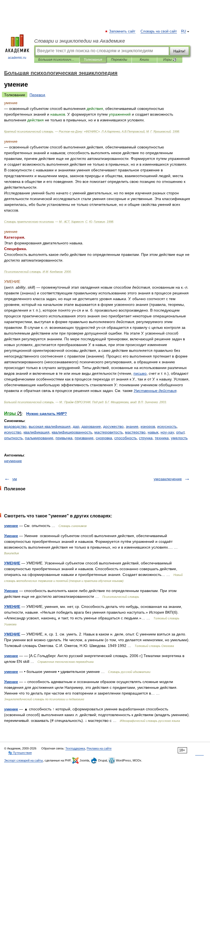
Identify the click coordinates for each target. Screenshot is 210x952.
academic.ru (17, 58)
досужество (113, 426)
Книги (144, 59)
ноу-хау (167, 432)
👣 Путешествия (20, 752)
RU (183, 31)
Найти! (179, 51)
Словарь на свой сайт (159, 31)
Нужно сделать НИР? (46, 413)
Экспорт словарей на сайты (23, 760)
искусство (12, 432)
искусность (167, 426)
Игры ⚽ (170, 59)
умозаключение (168, 479)
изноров (148, 426)
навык (153, 432)
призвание (84, 438)
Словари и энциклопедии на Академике (79, 41)
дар (76, 426)
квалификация (36, 432)
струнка (146, 438)
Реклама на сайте (99, 748)
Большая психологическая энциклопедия (56, 59)
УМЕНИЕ (12, 563)
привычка (64, 438)
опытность (13, 438)
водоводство (15, 426)
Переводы (119, 59)
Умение (11, 536)
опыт (180, 432)
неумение (13, 461)
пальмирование (39, 438)
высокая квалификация (50, 426)
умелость (179, 438)
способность (125, 438)
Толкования (93, 59)
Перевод (37, 95)
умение (11, 525)
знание (132, 426)
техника (162, 438)
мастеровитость (108, 432)
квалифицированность (72, 432)
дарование (91, 426)
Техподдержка (75, 748)
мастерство (135, 432)
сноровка (104, 438)
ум (14, 479)
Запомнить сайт (122, 31)
